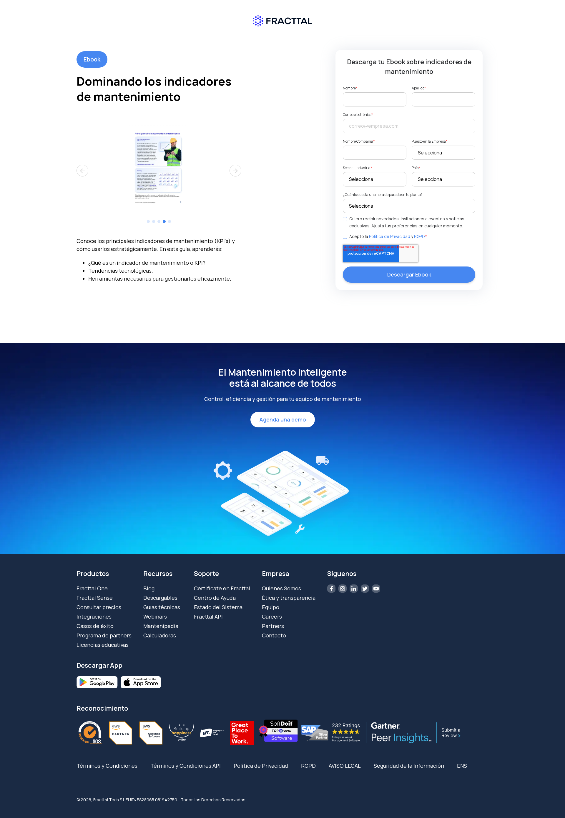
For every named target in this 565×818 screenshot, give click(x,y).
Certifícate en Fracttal (222, 588)
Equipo (270, 607)
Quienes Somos (281, 588)
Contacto (274, 635)
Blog (148, 588)
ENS (462, 765)
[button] (148, 221)
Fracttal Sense (95, 597)
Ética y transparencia (288, 597)
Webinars (155, 616)
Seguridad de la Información (409, 765)
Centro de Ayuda (215, 597)
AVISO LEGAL (345, 765)
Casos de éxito (95, 625)
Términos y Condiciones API (185, 765)
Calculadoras (159, 635)
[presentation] (82, 170)
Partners (273, 625)
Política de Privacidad (389, 236)
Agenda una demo (282, 419)
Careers (272, 616)
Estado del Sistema (218, 607)
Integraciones (94, 616)
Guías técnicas (161, 607)
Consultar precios (99, 607)
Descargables (160, 597)
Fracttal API (208, 616)
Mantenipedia (160, 625)
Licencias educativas (103, 644)
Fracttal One (92, 588)
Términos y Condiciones (107, 765)
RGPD (419, 236)
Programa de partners (104, 635)
